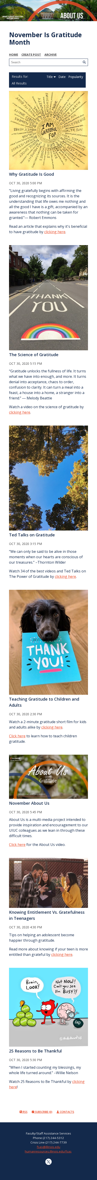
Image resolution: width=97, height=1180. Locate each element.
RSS (25, 1112)
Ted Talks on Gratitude (32, 535)
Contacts (66, 1112)
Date (62, 77)
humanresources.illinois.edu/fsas (48, 1151)
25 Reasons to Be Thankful (35, 1051)
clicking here (54, 231)
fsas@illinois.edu (48, 1147)
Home (13, 54)
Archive (50, 54)
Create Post (31, 54)
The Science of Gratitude (33, 354)
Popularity (75, 77)
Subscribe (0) (43, 1112)
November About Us (29, 803)
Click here (17, 736)
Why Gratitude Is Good (31, 174)
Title (50, 77)
